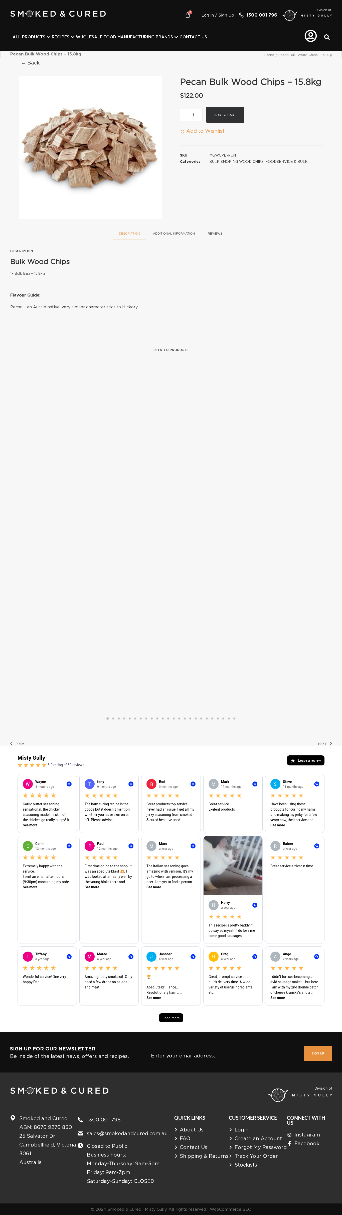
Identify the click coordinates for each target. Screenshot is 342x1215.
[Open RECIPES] (73, 37)
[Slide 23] (229, 718)
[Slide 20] (212, 718)
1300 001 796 (262, 15)
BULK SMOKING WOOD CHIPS (236, 161)
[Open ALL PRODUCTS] (49, 37)
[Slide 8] (146, 718)
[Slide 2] (113, 718)
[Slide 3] (118, 718)
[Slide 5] (129, 718)
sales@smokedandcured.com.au (127, 1133)
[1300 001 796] (241, 15)
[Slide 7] (140, 718)
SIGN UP (318, 1053)
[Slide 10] (157, 718)
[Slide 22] (223, 718)
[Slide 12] (168, 718)
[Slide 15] (185, 718)
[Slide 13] (174, 718)
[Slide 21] (218, 718)
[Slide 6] (135, 718)
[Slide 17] (196, 718)
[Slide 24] (234, 718)
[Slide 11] (162, 718)
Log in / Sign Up (218, 15)
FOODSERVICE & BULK (286, 161)
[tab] (174, 235)
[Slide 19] (207, 718)
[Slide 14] (179, 718)
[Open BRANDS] (176, 37)
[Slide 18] (201, 718)
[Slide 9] (151, 718)
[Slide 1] (107, 718)
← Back (30, 62)
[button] (327, 37)
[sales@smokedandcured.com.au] (80, 1133)
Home (269, 54)
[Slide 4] (124, 718)
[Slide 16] (190, 718)
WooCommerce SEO (230, 1209)
